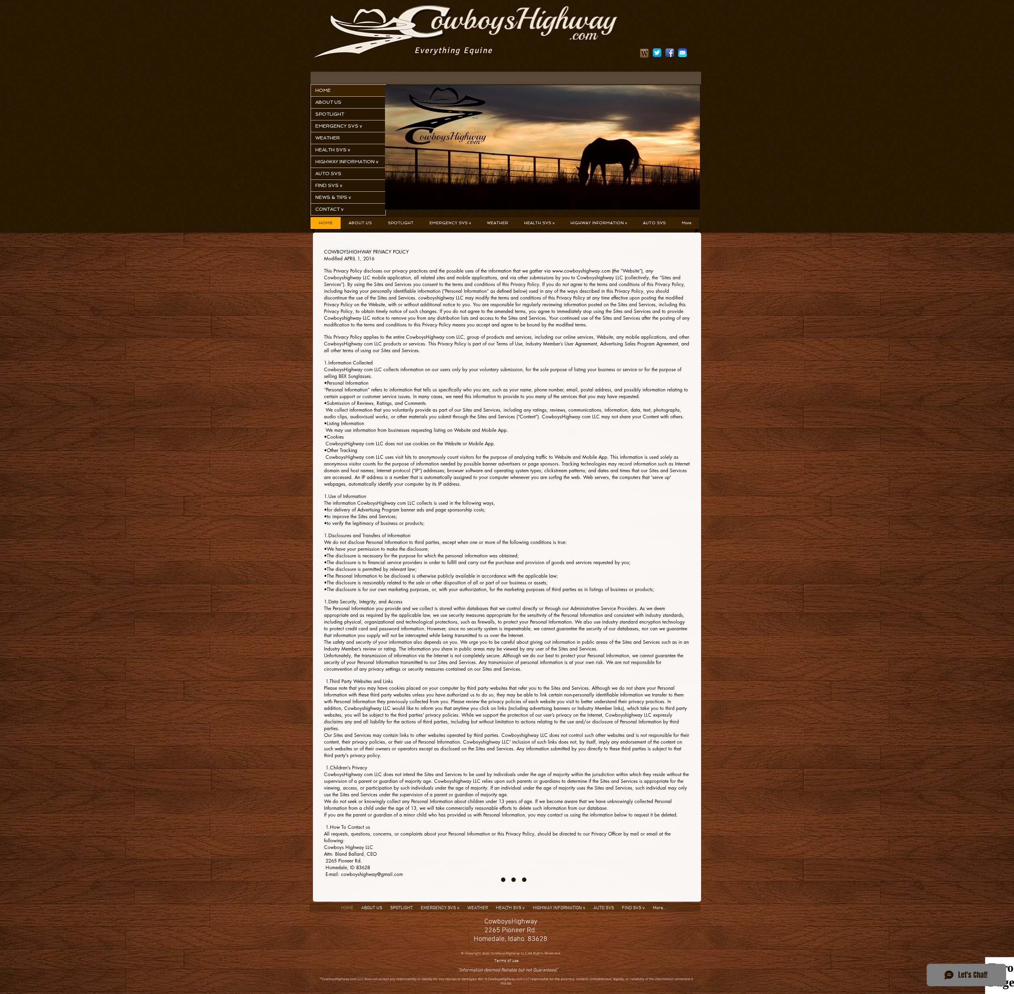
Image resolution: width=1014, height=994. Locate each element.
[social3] (682, 52)
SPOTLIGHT (329, 114)
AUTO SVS (328, 173)
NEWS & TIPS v (333, 197)
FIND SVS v (328, 185)
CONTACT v (329, 209)
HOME (323, 90)
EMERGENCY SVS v (338, 126)
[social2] (657, 52)
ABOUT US (328, 102)
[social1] (669, 52)
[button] (450, 223)
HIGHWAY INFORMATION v (346, 161)
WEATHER (327, 138)
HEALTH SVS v (332, 150)
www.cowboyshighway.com (581, 270)
